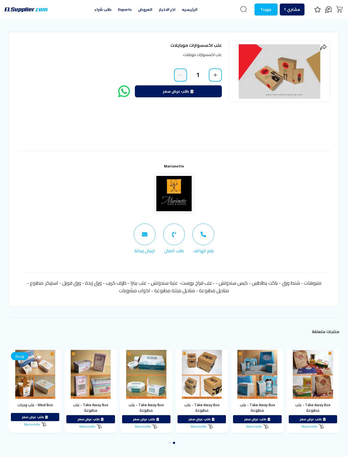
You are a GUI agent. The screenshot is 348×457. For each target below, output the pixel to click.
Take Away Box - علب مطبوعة (313, 407)
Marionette (174, 166)
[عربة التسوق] (339, 9)
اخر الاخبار (167, 10)
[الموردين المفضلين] (317, 9)
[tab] (203, 238)
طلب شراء (102, 10)
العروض (145, 10)
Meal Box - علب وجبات (36, 404)
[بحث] (243, 9)
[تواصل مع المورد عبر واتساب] (123, 91)
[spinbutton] (198, 74)
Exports (125, 10)
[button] (176, 443)
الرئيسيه (189, 10)
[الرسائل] (328, 9)
